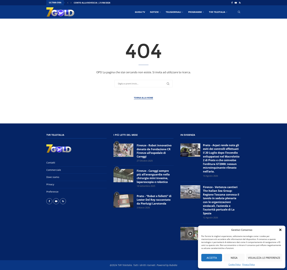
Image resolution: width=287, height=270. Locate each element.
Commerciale (53, 169)
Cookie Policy (235, 264)
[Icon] (190, 150)
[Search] (239, 12)
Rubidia (173, 265)
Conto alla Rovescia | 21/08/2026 (92, 2)
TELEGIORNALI (173, 11)
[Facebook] (232, 2)
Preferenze (52, 191)
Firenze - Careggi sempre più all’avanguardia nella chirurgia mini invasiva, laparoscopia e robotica (153, 176)
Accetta (212, 257)
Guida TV (140, 11)
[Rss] (240, 2)
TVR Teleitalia (217, 11)
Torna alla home (143, 97)
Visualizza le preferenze (264, 257)
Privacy (50, 184)
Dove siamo (52, 177)
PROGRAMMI (195, 11)
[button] (280, 229)
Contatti (50, 162)
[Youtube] (236, 2)
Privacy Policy (248, 264)
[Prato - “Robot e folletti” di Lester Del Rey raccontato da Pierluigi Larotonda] (123, 201)
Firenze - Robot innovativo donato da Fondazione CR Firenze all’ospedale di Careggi (154, 151)
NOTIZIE (154, 11)
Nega (234, 257)
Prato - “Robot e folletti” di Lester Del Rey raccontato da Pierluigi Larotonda (154, 199)
